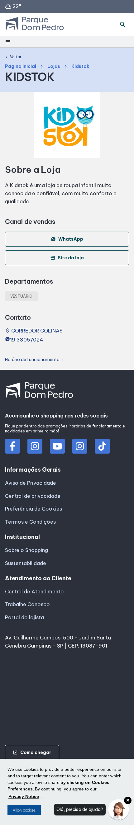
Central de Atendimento (34, 591)
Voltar (13, 57)
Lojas (53, 66)
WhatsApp (70, 239)
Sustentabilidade (25, 563)
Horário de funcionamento (35, 359)
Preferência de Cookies (33, 509)
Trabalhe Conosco (27, 604)
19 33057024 (26, 340)
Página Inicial (20, 66)
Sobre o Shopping (26, 550)
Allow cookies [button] (24, 810)
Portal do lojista (24, 617)
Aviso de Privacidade (30, 483)
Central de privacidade (32, 496)
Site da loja (67, 258)
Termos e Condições (30, 522)
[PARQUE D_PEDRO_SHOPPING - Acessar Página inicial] (35, 25)
